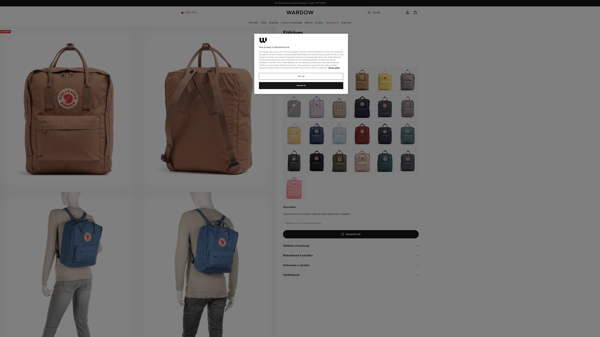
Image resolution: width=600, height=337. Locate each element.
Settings (301, 76)
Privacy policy (334, 68)
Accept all (301, 85)
